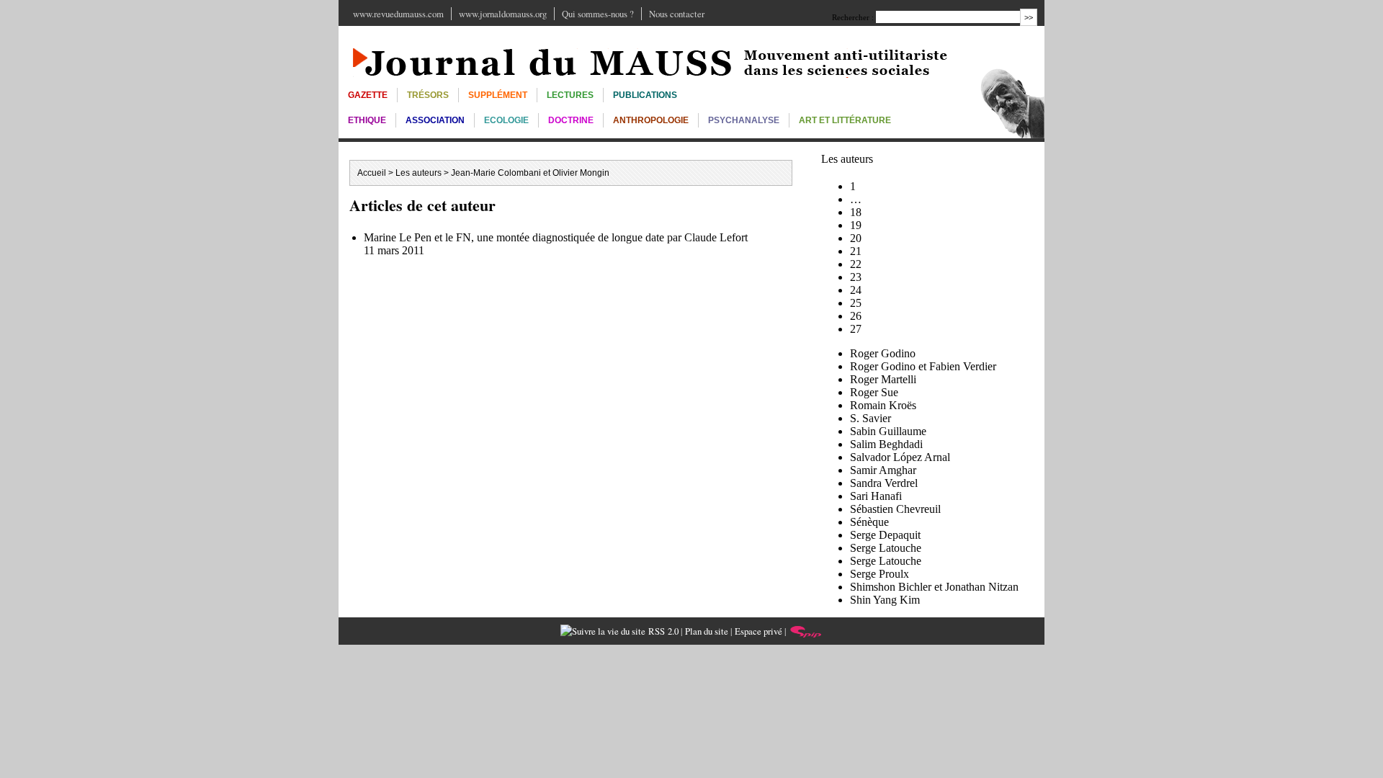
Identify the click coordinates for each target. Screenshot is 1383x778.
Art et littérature (845, 120)
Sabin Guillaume (888, 431)
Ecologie (506, 120)
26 (855, 316)
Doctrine (571, 120)
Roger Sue (874, 392)
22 (855, 264)
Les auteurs (418, 173)
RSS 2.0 (662, 631)
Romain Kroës (883, 405)
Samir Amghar (883, 470)
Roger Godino (883, 353)
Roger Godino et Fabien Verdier (923, 366)
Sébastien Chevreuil (895, 509)
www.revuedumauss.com (398, 13)
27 (855, 329)
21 (855, 251)
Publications (645, 95)
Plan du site (706, 631)
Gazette (368, 95)
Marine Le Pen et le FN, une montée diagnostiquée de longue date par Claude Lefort (556, 237)
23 (855, 277)
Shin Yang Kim (885, 600)
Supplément (497, 95)
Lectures (570, 95)
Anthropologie (651, 120)
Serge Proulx (879, 574)
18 (855, 212)
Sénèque (869, 522)
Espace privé (758, 631)
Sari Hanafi (876, 496)
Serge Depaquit (885, 535)
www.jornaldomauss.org (503, 13)
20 (855, 238)
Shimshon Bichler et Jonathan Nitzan (934, 587)
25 (855, 303)
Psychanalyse (743, 120)
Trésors (428, 95)
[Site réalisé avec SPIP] (806, 631)
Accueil (371, 173)
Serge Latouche (885, 548)
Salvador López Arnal (900, 457)
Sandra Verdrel (884, 483)
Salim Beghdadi (886, 444)
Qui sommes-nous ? (598, 13)
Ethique (367, 120)
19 (855, 225)
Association (435, 120)
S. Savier (870, 418)
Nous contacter (676, 13)
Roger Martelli (883, 379)
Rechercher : (853, 17)
